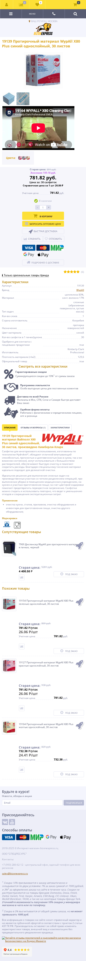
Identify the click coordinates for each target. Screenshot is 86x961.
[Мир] (57, 248)
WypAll (80, 290)
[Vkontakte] (5, 822)
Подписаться (74, 802)
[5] (78, 272)
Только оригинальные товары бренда (26, 275)
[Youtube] (12, 822)
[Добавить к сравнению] (22, 646)
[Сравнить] (22, 577)
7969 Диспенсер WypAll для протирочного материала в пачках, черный (50, 546)
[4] (74, 272)
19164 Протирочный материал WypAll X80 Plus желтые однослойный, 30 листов (46, 726)
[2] (68, 272)
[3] (71, 272)
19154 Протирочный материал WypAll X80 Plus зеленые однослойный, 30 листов (46, 602)
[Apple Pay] (43, 255)
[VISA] (28, 248)
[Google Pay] (28, 255)
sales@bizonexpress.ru (15, 873)
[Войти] (6, 4)
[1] (65, 272)
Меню (32, 13)
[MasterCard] (43, 248)
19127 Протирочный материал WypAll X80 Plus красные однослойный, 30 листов (46, 664)
